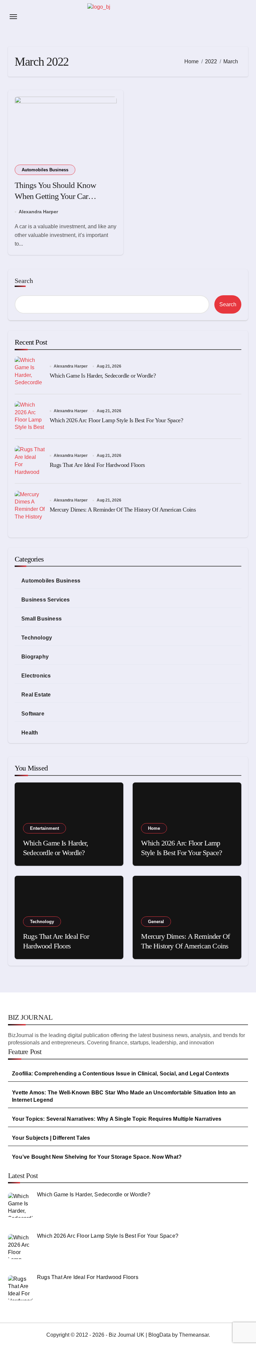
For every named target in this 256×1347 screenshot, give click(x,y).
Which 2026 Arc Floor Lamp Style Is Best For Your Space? (116, 420)
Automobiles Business (45, 169)
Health (29, 732)
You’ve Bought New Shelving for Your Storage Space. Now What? (97, 1157)
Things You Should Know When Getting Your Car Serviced (55, 196)
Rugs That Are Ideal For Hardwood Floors (97, 465)
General (156, 921)
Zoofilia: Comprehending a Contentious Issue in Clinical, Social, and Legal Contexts (120, 1073)
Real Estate (36, 694)
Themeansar (194, 1335)
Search (24, 280)
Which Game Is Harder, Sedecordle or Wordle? (103, 375)
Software (32, 713)
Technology (36, 638)
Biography (35, 657)
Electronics (36, 675)
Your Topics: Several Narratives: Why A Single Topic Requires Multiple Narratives (116, 1119)
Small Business (41, 619)
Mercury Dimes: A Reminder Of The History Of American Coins (123, 509)
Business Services (45, 600)
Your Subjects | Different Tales (51, 1138)
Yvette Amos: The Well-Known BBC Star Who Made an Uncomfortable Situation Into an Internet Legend (124, 1096)
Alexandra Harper (38, 211)
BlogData (159, 1335)
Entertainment (44, 828)
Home (154, 828)
